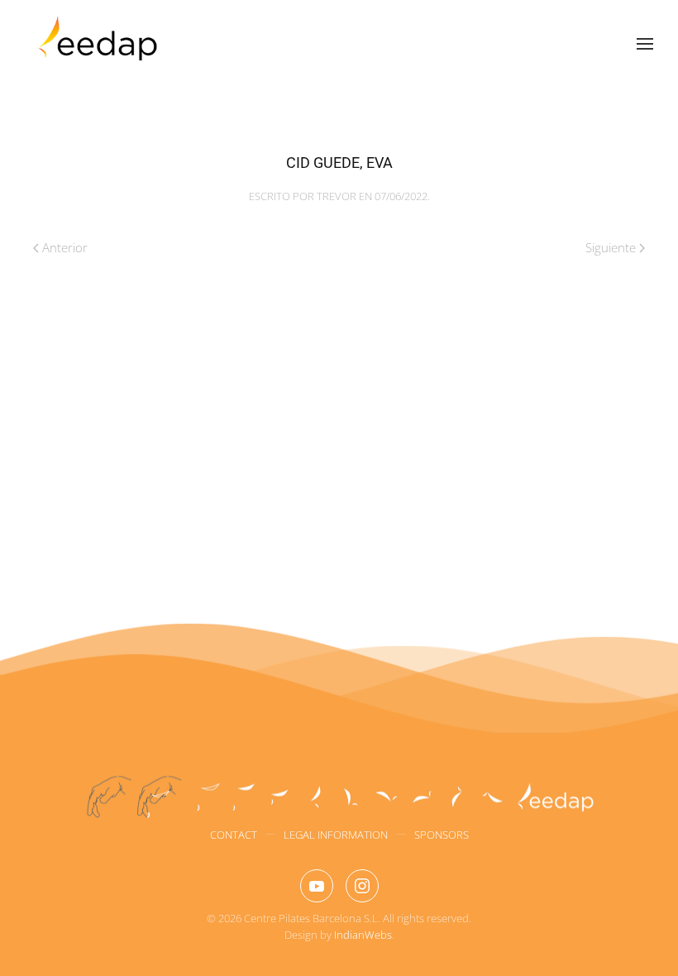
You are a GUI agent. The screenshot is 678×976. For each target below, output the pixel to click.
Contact (233, 834)
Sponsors (441, 834)
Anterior (65, 247)
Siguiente (610, 247)
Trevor (336, 196)
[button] (645, 44)
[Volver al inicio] (100, 44)
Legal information (336, 834)
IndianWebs (363, 934)
